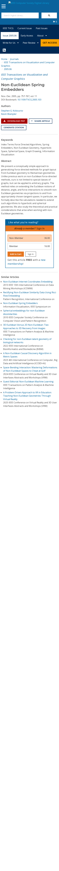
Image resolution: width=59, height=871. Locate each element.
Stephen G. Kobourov (12, 110)
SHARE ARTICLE (42, 121)
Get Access (50, 42)
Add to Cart (15, 254)
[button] (55, 21)
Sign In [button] (40, 228)
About (40, 35)
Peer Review (29, 42)
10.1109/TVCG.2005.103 (29, 99)
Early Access (27, 35)
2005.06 (8, 69)
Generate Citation (14, 127)
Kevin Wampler (9, 113)
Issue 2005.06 (10, 35)
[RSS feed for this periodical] (4, 50)
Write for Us (9, 42)
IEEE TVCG (8, 28)
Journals (14, 59)
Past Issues (41, 28)
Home (4, 59)
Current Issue (25, 28)
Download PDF (16, 121)
